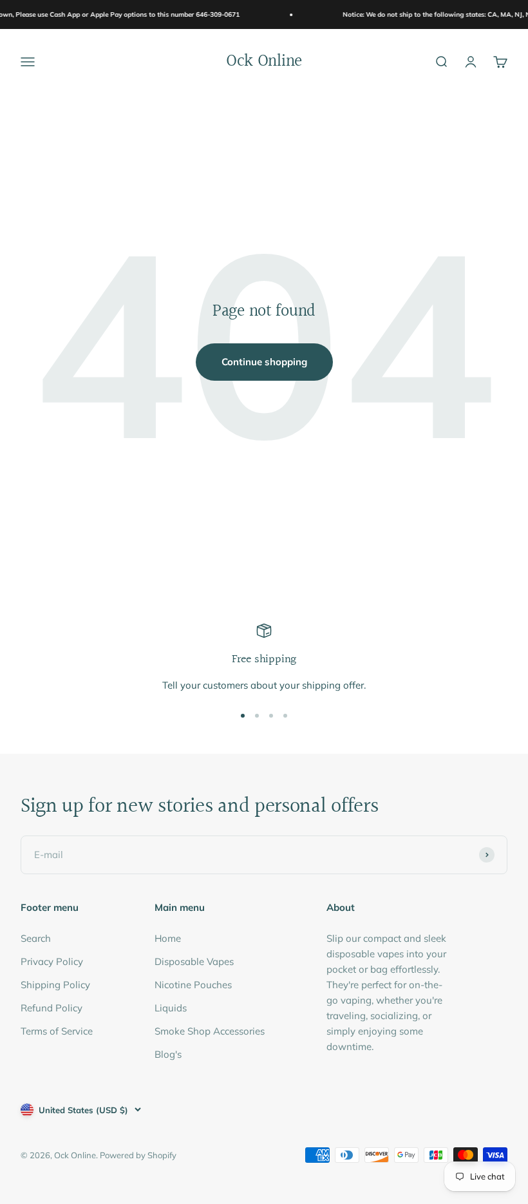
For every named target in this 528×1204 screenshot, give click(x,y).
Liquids (171, 1008)
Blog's (168, 1054)
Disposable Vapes (194, 961)
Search (36, 938)
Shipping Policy (55, 985)
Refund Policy (51, 1008)
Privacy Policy (52, 961)
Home (168, 938)
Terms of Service (57, 1031)
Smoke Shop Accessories (210, 1031)
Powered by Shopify (138, 1155)
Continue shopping (264, 362)
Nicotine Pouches (193, 985)
